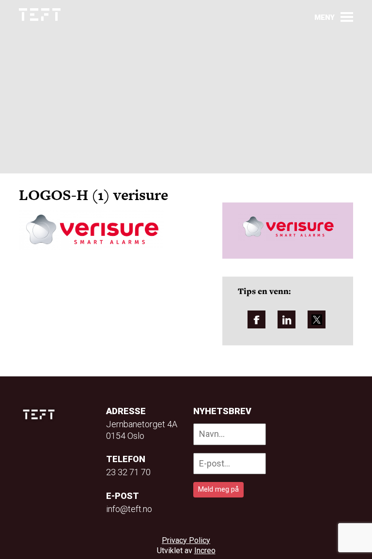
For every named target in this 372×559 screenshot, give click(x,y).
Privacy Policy (186, 540)
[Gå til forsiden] (40, 14)
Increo (205, 550)
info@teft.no (129, 509)
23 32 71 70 (128, 472)
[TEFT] (41, 414)
